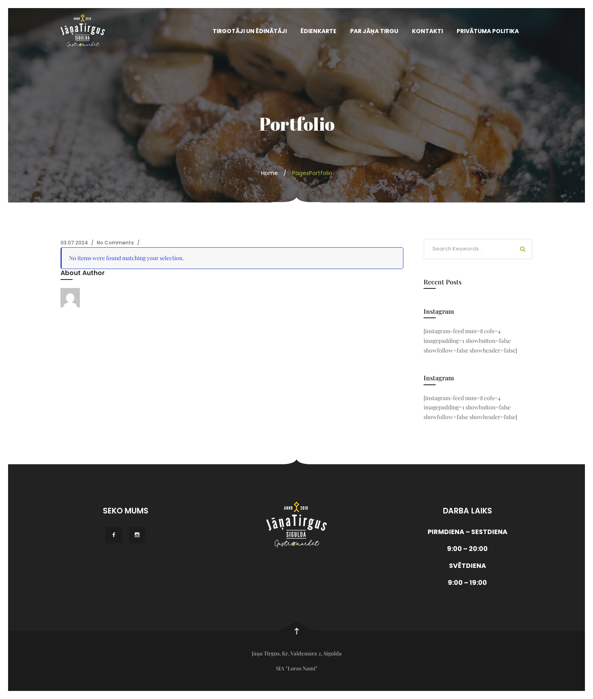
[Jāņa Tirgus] (83, 31)
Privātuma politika (488, 31)
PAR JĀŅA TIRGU (374, 31)
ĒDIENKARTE (318, 31)
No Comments (115, 242)
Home (269, 173)
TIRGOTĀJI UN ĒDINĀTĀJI (250, 31)
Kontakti (427, 31)
